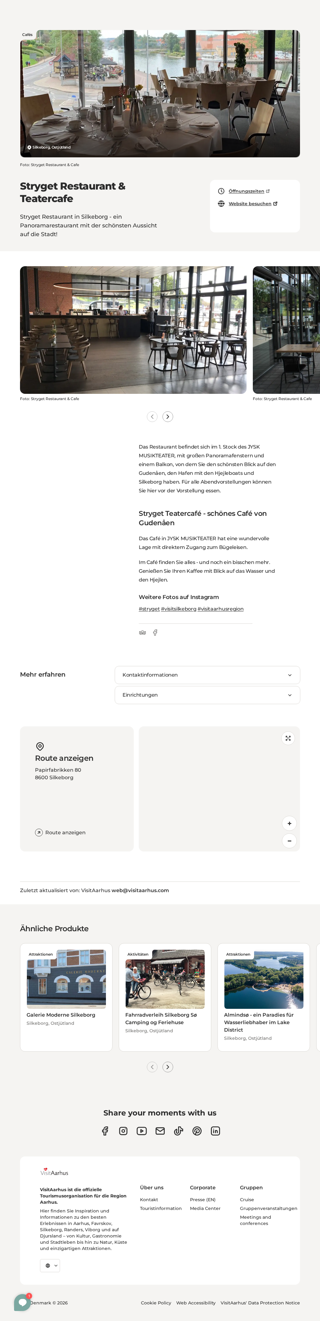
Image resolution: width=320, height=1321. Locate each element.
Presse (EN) (203, 1199)
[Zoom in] (289, 823)
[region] (219, 788)
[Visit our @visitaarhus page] (178, 1130)
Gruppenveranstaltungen (269, 1208)
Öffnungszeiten (246, 191)
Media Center (205, 1208)
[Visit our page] (123, 1130)
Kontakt (149, 1199)
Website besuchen (250, 203)
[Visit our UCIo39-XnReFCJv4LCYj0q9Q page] (141, 1130)
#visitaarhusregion (220, 609)
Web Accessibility (196, 1303)
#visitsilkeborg (178, 609)
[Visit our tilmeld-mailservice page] (160, 1130)
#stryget (149, 609)
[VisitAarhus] (59, 1171)
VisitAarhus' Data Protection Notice (260, 1303)
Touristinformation (161, 1208)
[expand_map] (288, 738)
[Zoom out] (289, 840)
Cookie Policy (156, 1303)
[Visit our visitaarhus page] (104, 1130)
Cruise (247, 1199)
